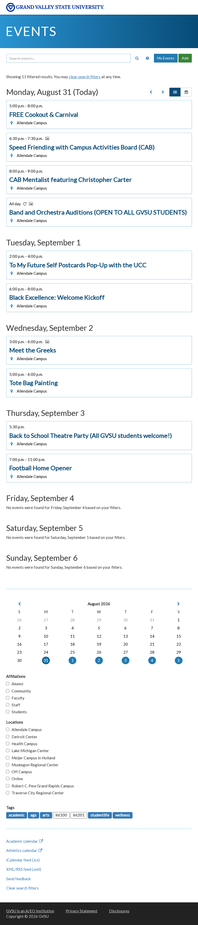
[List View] (175, 92)
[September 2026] (163, 92)
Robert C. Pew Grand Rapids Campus (41, 786)
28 (72, 620)
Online (16, 778)
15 (178, 636)
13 (125, 636)
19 (99, 644)
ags (33, 815)
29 (99, 620)
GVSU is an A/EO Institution (30, 911)
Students (18, 711)
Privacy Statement (81, 911)
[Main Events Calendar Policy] (147, 58)
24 (46, 652)
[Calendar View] (186, 92)
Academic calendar (22, 841)
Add (185, 58)
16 (19, 644)
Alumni (16, 683)
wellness (122, 815)
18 (72, 644)
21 (152, 644)
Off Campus (20, 771)
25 (72, 652)
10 (46, 636)
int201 (79, 815)
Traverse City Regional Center (36, 792)
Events (31, 31)
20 (125, 644)
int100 (61, 815)
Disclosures (119, 911)
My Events (165, 58)
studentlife (99, 815)
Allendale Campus (25, 729)
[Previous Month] (19, 604)
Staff (14, 704)
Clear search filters (22, 888)
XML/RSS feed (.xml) (23, 869)
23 (19, 652)
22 (178, 644)
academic (16, 815)
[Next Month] (179, 604)
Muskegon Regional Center (34, 764)
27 (46, 620)
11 (72, 636)
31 (152, 620)
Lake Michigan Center (29, 750)
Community (20, 691)
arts (46, 815)
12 (99, 636)
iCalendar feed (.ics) (23, 860)
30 (125, 620)
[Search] (137, 58)
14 (152, 636)
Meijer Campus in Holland (32, 757)
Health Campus (23, 743)
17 (46, 644)
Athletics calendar (22, 850)
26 (19, 620)
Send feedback (18, 878)
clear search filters (85, 76)
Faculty (16, 698)
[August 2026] (150, 92)
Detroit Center (23, 736)
